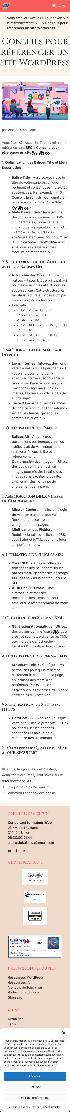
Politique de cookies (19, 1106)
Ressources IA (19, 982)
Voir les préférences (35, 1098)
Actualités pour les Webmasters (31, 769)
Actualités (15, 1019)
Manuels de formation (25, 987)
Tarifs (12, 1024)
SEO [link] (29, 148)
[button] (64, 1033)
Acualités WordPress (18, 775)
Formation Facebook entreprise (30, 793)
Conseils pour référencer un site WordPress (35, 52)
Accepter (35, 1076)
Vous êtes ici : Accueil (24, 18)
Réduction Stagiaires (24, 992)
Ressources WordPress (26, 977)
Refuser (35, 1087)
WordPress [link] (41, 152)
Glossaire (15, 997)
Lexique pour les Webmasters (29, 787)
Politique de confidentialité (46, 1106)
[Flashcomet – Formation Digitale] (6, 6)
